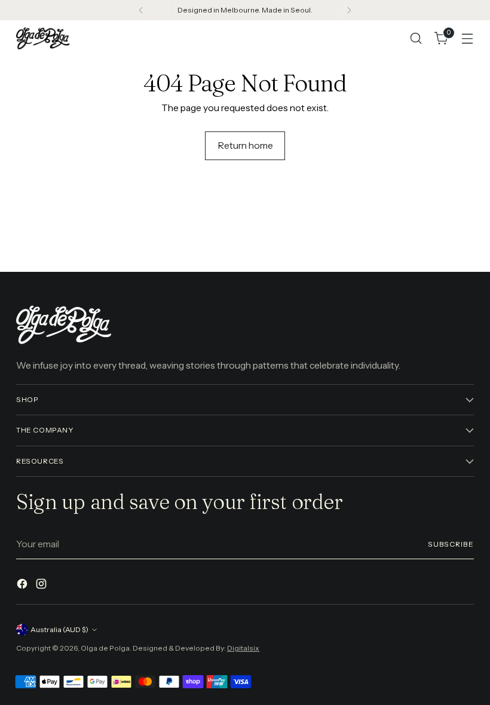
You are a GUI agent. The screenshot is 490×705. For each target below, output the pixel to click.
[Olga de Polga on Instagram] (42, 585)
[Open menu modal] (467, 38)
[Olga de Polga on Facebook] (23, 585)
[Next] (349, 10)
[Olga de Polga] (43, 38)
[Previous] (141, 10)
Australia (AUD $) (59, 629)
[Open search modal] (416, 38)
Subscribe (451, 544)
